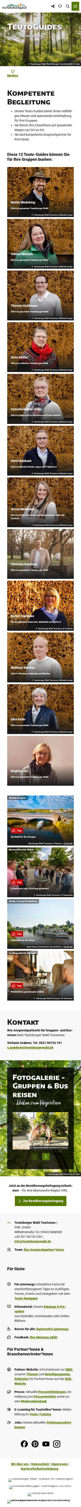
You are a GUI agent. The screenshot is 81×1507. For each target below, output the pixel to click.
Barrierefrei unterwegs (52, 1329)
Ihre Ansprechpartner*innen (44, 1249)
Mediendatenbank (34, 1401)
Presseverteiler (45, 1396)
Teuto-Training (40, 1414)
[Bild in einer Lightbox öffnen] (40, 1131)
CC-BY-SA (68, 844)
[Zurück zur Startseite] (14, 6)
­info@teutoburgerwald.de (32, 1241)
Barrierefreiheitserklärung (39, 1469)
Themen (32, 1374)
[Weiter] (46, 1156)
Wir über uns (20, 1464)
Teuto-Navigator (26, 1298)
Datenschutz (40, 1464)
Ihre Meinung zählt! (43, 1337)
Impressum (60, 1464)
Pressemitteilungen (52, 1392)
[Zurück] (35, 1156)
